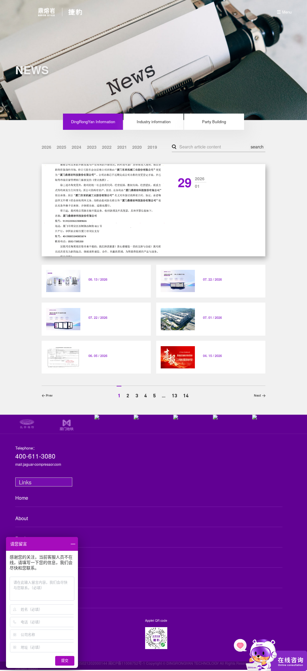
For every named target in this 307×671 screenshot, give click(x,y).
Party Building (214, 121)
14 (186, 395)
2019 (152, 147)
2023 (92, 147)
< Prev (47, 395)
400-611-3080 (35, 456)
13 (174, 395)
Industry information (154, 121)
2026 (46, 147)
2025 (61, 147)
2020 (137, 147)
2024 (76, 147)
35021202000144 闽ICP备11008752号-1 (111, 663)
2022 (107, 147)
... (163, 395)
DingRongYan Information (93, 121)
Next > (259, 395)
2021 (122, 147)
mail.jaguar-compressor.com (38, 464)
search (257, 146)
